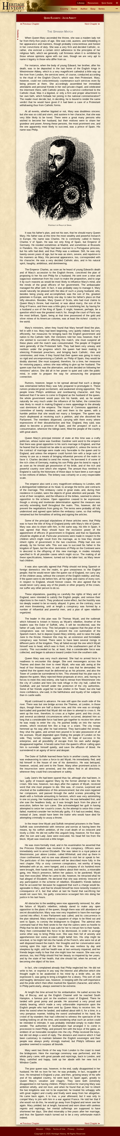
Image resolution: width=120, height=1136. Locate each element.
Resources (93, 3)
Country (64, 9)
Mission (39, 1129)
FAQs (48, 1129)
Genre (74, 9)
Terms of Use (59, 1129)
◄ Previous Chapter (29, 24)
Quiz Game (107, 3)
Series (101, 9)
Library (80, 3)
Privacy (71, 1129)
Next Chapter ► (92, 24)
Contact (80, 1129)
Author (83, 9)
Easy (93, 9)
